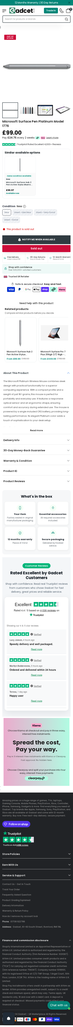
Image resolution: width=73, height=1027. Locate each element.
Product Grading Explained (16, 900)
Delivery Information (13, 905)
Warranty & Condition (17, 461)
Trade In (51, 10)
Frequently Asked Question (16, 894)
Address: (7, 926)
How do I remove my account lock (20, 916)
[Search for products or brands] (66, 19)
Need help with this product (36, 303)
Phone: (5, 921)
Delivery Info (11, 440)
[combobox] (33, 19)
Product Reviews (14, 481)
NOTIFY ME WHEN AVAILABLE (38, 239)
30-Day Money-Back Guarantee (24, 450)
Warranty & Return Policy (15, 910)
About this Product (16, 373)
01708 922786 (17, 921)
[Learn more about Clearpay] (37, 137)
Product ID (10, 471)
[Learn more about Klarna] (43, 137)
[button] (67, 67)
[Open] (9, 1018)
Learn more (52, 138)
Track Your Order (11, 889)
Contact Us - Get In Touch (16, 884)
